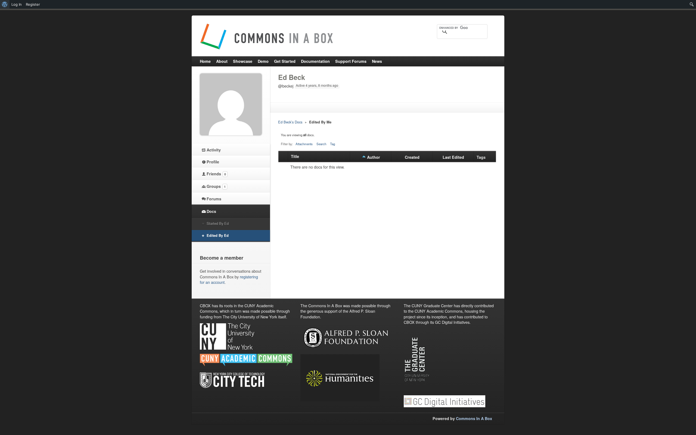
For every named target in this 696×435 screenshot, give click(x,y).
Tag (332, 144)
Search (321, 144)
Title (295, 156)
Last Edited (453, 157)
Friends (216, 173)
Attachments (304, 144)
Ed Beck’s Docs (290, 122)
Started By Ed (218, 223)
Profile (213, 161)
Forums (214, 198)
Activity (214, 150)
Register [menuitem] (33, 4)
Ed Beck (291, 77)
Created (412, 157)
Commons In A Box (474, 418)
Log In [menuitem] (16, 4)
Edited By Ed (218, 235)
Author (373, 157)
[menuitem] (5, 4)
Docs (211, 211)
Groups (216, 186)
